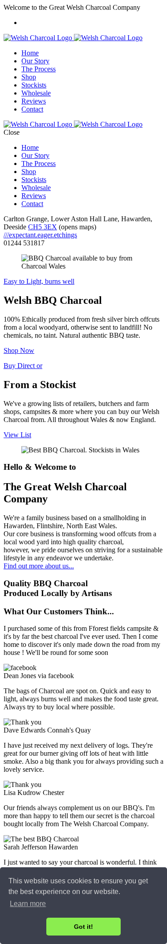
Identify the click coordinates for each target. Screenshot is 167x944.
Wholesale (36, 93)
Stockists (33, 85)
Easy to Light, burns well (39, 281)
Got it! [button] (83, 926)
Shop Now (19, 350)
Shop (28, 77)
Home (30, 53)
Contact (32, 109)
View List (17, 435)
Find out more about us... (39, 566)
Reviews (33, 101)
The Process (38, 69)
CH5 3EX (42, 227)
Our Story (35, 61)
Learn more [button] (28, 903)
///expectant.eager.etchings (40, 235)
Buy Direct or (23, 365)
